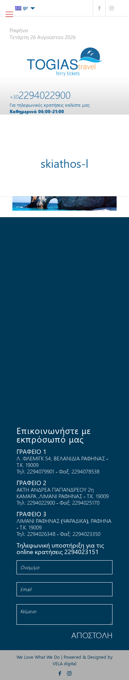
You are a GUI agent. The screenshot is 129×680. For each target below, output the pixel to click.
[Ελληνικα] (25, 8)
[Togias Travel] (65, 61)
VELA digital (64, 663)
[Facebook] (99, 8)
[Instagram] (112, 8)
